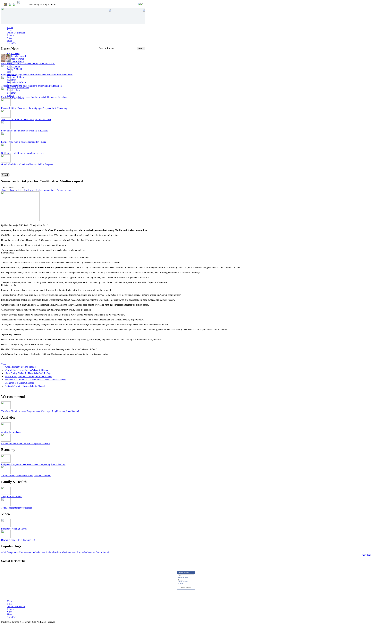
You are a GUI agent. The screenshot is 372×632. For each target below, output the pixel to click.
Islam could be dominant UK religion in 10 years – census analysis (35, 379)
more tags (366, 555)
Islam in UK (15, 190)
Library (10, 35)
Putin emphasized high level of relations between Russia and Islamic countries (37, 74)
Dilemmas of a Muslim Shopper (19, 383)
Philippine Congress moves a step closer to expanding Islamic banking (33, 464)
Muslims (57, 552)
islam (4, 190)
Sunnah (105, 552)
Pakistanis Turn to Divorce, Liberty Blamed (25, 386)
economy (30, 552)
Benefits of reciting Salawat (13, 528)
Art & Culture (13, 66)
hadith (38, 552)
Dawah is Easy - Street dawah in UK (18, 540)
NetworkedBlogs (183, 572)
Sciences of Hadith (15, 61)
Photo (9, 40)
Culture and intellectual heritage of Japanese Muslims (25, 443)
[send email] (10, 4)
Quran (99, 552)
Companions (12, 552)
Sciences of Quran (15, 59)
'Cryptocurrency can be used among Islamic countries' (26, 475)
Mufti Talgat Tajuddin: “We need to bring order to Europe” (28, 63)
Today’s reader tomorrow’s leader (16, 508)
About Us (11, 43)
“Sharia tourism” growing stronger (20, 367)
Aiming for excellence (11, 432)
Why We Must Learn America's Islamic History (26, 370)
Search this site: (107, 48)
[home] (5, 4)
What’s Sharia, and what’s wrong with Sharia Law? (28, 376)
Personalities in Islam (16, 82)
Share (3, 364)
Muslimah (11, 79)
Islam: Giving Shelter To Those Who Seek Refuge (28, 373)
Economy (11, 93)
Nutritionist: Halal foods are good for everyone (22, 153)
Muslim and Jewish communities (39, 190)
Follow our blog (186, 587)
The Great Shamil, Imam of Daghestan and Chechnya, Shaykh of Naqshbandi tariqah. (40, 411)
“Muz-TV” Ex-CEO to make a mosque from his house (26, 119)
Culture (22, 552)
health (44, 552)
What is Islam (13, 53)
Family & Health (14, 69)
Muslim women (69, 552)
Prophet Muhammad (16, 56)
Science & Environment (18, 87)
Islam (180, 582)
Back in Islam (13, 90)
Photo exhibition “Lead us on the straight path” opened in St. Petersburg (34, 108)
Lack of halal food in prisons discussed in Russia (23, 142)
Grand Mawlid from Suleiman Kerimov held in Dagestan (27, 164)
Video (9, 38)
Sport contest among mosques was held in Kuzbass (24, 130)
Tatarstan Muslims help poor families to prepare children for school (31, 86)
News (9, 30)
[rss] (14, 4)
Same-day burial (64, 190)
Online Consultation (16, 32)
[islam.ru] (18, 2)
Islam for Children (15, 77)
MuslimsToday (183, 577)
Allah (3, 552)
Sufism (180, 584)
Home (10, 27)
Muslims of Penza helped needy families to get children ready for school (34, 97)
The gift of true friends (11, 496)
